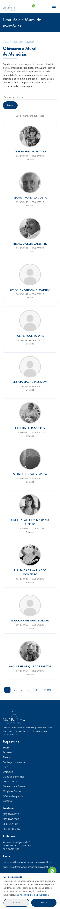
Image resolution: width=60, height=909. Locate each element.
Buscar (10, 105)
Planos (6, 757)
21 (36, 689)
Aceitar (43, 902)
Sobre (6, 747)
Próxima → (48, 689)
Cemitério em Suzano (14, 786)
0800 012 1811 (10, 823)
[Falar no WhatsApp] (52, 871)
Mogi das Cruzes (12, 791)
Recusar (16, 902)
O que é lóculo (10, 781)
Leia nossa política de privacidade (32, 894)
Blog (5, 767)
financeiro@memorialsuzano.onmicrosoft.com (28, 867)
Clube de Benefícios (13, 776)
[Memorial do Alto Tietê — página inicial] (10, 6)
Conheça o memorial (14, 762)
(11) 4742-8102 (11, 819)
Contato (7, 801)
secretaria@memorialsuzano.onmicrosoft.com (28, 862)
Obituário (8, 771)
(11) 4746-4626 (11, 814)
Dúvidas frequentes (13, 796)
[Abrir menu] (53, 6)
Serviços (7, 752)
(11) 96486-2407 (11, 828)
